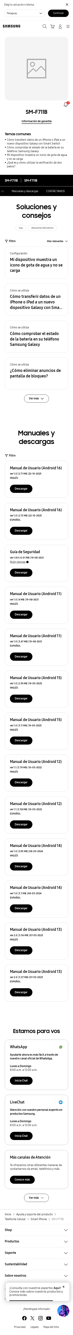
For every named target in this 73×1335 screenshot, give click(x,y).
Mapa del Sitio (51, 1327)
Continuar (58, 13)
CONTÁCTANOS (55, 191)
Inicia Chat (21, 1080)
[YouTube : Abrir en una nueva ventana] (48, 1318)
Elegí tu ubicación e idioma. (19, 4)
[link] (65, 104)
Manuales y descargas (25, 191)
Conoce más (22, 1179)
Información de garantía (37, 121)
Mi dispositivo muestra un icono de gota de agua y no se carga (37, 156)
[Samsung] (10, 26)
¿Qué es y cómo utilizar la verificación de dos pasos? (34, 164)
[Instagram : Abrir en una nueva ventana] (40, 1318)
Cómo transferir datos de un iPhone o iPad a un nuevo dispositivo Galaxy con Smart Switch (36, 141)
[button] (36, 263)
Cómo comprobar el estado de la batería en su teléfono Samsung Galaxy (35, 149)
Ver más (34, 1197)
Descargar (21, 488)
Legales (34, 1327)
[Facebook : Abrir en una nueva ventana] (24, 1318)
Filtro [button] (12, 241)
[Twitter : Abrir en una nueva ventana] (32, 1318)
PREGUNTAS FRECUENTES (42, 228)
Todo (21, 228)
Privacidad (20, 1327)
